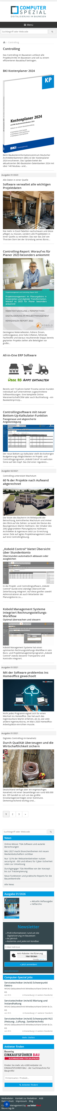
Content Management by (13, 1105)
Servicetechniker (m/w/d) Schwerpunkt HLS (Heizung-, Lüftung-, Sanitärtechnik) (28, 1020)
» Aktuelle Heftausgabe (41, 901)
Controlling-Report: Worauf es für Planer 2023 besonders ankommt (26, 253)
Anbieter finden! (29, 1084)
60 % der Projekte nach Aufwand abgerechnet (26, 482)
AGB (41, 1098)
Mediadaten (7, 1098)
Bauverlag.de (7, 1108)
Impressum (21, 1101)
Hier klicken (31, 956)
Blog (31, 1101)
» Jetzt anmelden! (28, 964)
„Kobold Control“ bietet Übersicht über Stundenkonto (26, 550)
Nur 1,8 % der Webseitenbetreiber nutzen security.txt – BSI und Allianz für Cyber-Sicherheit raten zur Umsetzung (28, 861)
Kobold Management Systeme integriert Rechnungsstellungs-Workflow (25, 612)
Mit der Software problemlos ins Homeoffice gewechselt (25, 674)
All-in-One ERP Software (20, 355)
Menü (30, 24)
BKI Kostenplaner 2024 (19, 71)
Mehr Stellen (28, 1037)
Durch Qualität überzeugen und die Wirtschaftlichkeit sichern (28, 744)
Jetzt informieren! (11, 971)
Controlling (13, 42)
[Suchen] (52, 31)
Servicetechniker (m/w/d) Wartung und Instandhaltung (26, 1002)
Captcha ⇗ (39, 959)
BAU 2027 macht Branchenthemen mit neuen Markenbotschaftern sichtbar (26, 852)
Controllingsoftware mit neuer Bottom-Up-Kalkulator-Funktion (25, 413)
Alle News (9, 884)
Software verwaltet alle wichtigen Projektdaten (27, 186)
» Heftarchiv (36, 904)
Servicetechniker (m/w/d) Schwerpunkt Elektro (26, 984)
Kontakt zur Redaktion (26, 1098)
